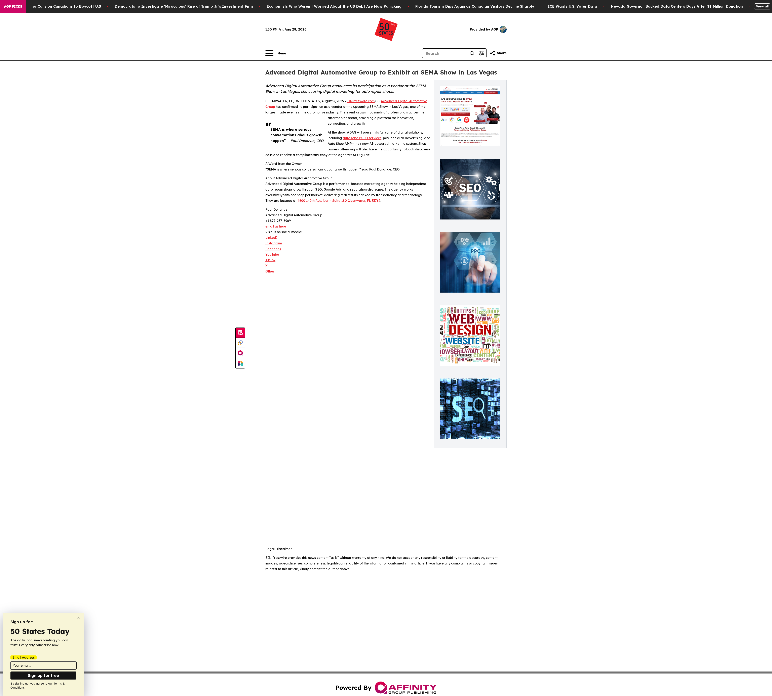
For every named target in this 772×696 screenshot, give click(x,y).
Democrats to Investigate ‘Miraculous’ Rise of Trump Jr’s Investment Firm (184, 6)
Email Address (23, 657)
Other (269, 271)
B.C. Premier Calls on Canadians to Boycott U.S (57, 6)
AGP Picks (13, 6)
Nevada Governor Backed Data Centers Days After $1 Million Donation (677, 6)
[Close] (78, 618)
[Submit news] (240, 333)
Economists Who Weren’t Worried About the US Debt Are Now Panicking (334, 6)
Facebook (273, 249)
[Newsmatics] (240, 363)
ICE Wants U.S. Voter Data (572, 6)
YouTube (272, 254)
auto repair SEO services (362, 138)
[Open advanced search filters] (481, 53)
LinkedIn (272, 238)
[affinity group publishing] (240, 353)
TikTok (270, 260)
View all (762, 6)
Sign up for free (43, 675)
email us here (275, 226)
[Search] (472, 53)
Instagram (273, 243)
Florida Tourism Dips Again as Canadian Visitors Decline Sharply (474, 6)
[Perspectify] (240, 343)
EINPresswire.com (361, 101)
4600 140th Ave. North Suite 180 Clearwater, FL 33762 (338, 201)
